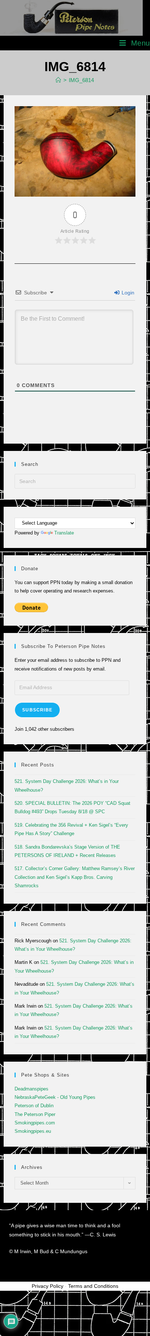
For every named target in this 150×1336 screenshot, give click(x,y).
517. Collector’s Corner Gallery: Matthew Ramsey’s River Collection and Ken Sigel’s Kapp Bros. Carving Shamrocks (75, 877)
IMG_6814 (81, 80)
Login (127, 293)
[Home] (58, 80)
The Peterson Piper (35, 1114)
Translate (64, 533)
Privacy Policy (47, 1286)
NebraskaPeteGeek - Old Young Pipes (55, 1097)
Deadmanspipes (31, 1089)
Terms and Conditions (93, 1286)
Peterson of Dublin (34, 1105)
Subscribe (37, 710)
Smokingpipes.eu (33, 1131)
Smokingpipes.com (35, 1122)
